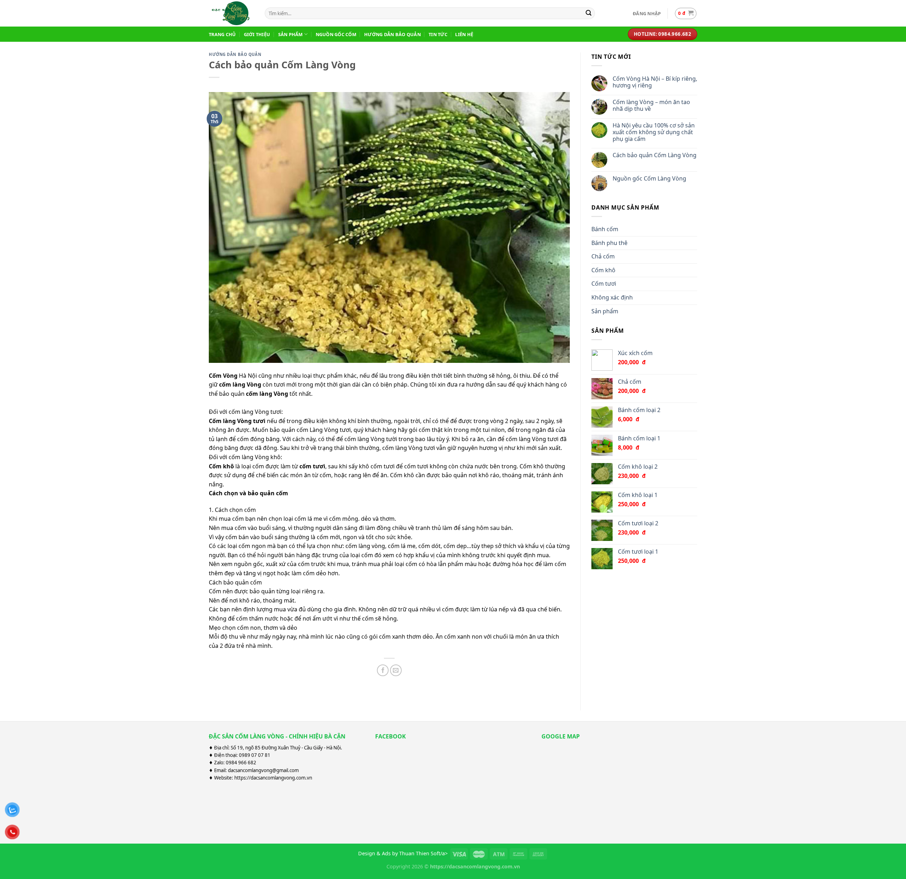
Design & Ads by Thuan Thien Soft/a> (403, 853)
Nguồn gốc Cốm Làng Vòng (649, 178)
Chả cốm (603, 256)
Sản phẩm (290, 34)
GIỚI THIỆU (257, 34)
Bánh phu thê (609, 243)
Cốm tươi (603, 283)
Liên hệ (464, 34)
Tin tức (438, 34)
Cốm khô (603, 270)
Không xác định (612, 297)
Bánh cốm (604, 229)
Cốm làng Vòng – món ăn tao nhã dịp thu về (651, 105)
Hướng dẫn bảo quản (392, 34)
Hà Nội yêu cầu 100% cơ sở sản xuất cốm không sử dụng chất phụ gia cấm (654, 132)
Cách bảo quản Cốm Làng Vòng (654, 155)
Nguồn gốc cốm (336, 34)
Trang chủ (222, 34)
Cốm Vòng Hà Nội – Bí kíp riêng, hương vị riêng (655, 82)
